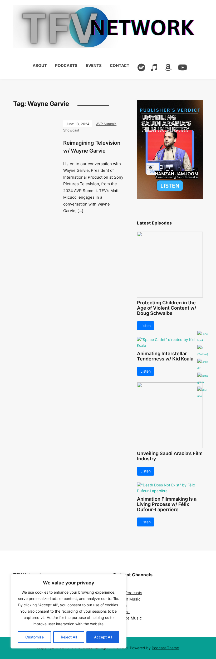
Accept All (103, 637)
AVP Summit (106, 124)
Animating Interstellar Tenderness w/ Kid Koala (165, 356)
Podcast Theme (165, 648)
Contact (119, 65)
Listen (145, 325)
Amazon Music (126, 599)
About (40, 65)
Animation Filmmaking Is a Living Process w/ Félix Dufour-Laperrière (167, 504)
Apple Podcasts (127, 592)
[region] (68, 611)
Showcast (71, 130)
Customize (34, 637)
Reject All (69, 637)
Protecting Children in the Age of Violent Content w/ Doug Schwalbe (166, 308)
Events (94, 65)
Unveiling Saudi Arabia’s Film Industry (170, 456)
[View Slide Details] (170, 149)
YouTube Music (127, 618)
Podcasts (66, 65)
